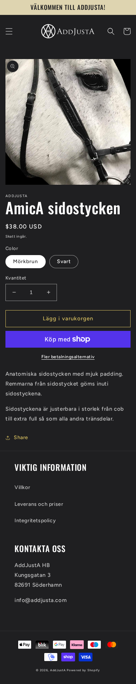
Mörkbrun (25, 261)
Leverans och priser (39, 504)
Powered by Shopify (83, 670)
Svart (64, 261)
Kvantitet (15, 278)
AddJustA (58, 670)
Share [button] (21, 437)
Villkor (22, 487)
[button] (9, 31)
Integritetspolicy (35, 520)
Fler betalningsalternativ (68, 356)
